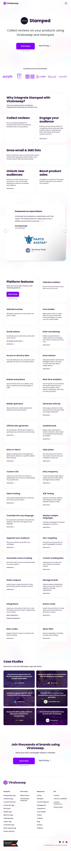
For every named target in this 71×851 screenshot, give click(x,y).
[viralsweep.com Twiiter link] (63, 842)
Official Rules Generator (24, 799)
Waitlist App (8, 812)
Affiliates (40, 828)
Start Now (25, 46)
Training (39, 818)
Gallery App (8, 821)
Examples (40, 799)
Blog (38, 821)
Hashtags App (8, 818)
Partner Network (9, 831)
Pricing (39, 795)
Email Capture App (10, 828)
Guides (39, 815)
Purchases (7, 808)
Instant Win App (9, 805)
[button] (65, 3)
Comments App (9, 825)
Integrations (41, 808)
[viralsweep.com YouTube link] (66, 842)
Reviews (39, 825)
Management (41, 805)
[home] (11, 3)
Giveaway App (8, 799)
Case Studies (41, 812)
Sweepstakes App (10, 795)
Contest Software (10, 802)
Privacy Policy (58, 807)
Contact (56, 795)
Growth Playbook (43, 802)
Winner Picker (24, 795)
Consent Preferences (58, 803)
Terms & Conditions (60, 799)
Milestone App (8, 815)
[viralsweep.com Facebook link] (60, 842)
